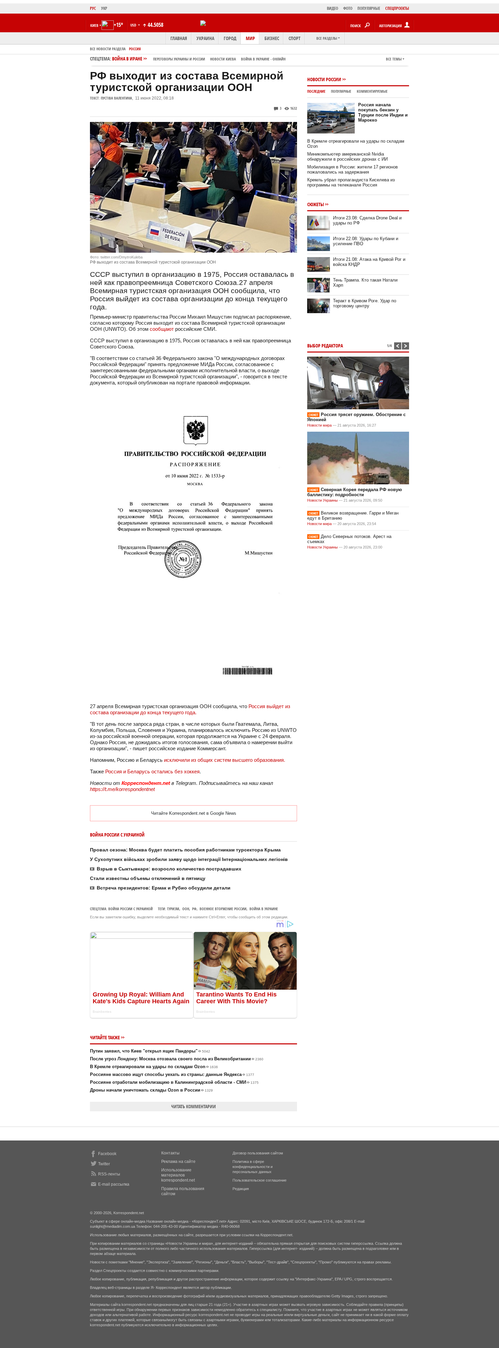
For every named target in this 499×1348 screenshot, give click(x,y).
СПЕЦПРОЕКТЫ (397, 8)
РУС (93, 8)
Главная (178, 38)
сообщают (162, 329)
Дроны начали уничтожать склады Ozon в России (151, 1090)
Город (230, 38)
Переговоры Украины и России (179, 58)
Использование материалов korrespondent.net (178, 1175)
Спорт (294, 38)
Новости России (324, 79)
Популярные (341, 91)
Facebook (107, 1153)
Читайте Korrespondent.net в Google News (193, 813)
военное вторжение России (223, 908)
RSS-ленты (109, 1174)
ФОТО (347, 8)
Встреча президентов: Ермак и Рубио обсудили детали (163, 888)
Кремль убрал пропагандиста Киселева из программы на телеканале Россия (351, 182)
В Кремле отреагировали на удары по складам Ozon (154, 1066)
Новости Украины (322, 500)
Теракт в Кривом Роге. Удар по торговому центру (364, 303)
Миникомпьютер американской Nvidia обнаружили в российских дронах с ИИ (347, 156)
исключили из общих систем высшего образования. (224, 760)
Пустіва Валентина (116, 98)
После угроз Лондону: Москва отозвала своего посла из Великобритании (176, 1058)
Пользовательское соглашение (260, 1180)
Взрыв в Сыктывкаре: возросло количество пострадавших (169, 868)
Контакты (170, 1153)
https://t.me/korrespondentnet (122, 789)
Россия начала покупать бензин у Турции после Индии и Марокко (383, 112)
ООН (185, 908)
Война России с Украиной (130, 908)
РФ (194, 908)
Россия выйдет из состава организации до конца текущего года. (190, 709)
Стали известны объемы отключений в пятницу (147, 878)
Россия (135, 48)
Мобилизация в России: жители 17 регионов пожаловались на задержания (352, 169)
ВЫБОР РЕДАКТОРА (325, 345)
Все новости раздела (108, 48)
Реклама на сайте (178, 1161)
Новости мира (319, 425)
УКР (104, 8)
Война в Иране (198, 58)
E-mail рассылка (113, 1184)
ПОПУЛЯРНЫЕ (368, 8)
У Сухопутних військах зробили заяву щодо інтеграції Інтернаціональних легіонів (189, 859)
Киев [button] (94, 25)
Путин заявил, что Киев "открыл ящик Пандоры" (150, 1051)
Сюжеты (315, 204)
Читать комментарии (193, 1106)
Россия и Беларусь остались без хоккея (152, 771)
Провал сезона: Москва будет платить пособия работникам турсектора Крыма (185, 849)
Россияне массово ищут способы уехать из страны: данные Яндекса (172, 1074)
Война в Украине (264, 908)
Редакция (241, 1189)
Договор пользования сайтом (258, 1153)
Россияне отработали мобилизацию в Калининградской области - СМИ (174, 1082)
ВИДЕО (332, 8)
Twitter (104, 1164)
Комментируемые (372, 91)
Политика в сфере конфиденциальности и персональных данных (253, 1167)
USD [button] (133, 25)
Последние (316, 91)
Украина (205, 38)
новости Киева (223, 58)
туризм (173, 908)
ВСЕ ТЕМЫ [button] (394, 58)
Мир (250, 38)
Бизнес (271, 38)
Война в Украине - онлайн (263, 58)
